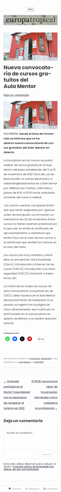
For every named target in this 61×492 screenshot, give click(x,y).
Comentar (47, 454)
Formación (35, 358)
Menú (30, 9)
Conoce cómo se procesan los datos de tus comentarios (29, 468)
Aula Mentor (24, 362)
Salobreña (46, 358)
